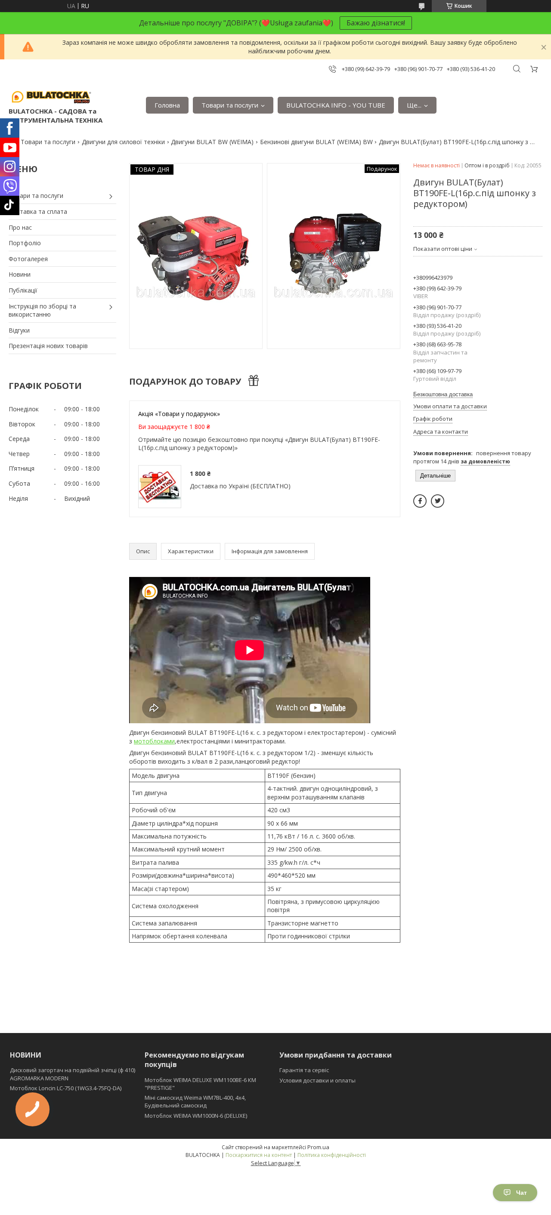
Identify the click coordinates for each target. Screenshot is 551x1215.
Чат (521, 1192)
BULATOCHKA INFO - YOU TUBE (335, 105)
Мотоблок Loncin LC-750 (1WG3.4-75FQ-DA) (65, 1088)
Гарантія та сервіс (304, 1070)
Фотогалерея (28, 259)
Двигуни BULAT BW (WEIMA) (212, 142)
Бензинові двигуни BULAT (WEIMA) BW (316, 142)
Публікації (23, 290)
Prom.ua (318, 1147)
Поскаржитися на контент (259, 1155)
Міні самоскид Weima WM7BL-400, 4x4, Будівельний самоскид (195, 1101)
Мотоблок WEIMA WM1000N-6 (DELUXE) (196, 1115)
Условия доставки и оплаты (317, 1080)
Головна (167, 105)
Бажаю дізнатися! (376, 23)
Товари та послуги (229, 105)
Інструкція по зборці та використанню (42, 310)
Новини (20, 274)
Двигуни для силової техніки (123, 142)
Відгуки (19, 330)
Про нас (20, 227)
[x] (437, 501)
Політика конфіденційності (331, 1155)
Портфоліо (25, 243)
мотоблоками (154, 741)
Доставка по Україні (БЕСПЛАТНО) (240, 486)
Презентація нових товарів (48, 346)
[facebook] (420, 501)
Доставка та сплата (38, 211)
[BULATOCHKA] (52, 96)
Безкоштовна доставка (443, 394)
